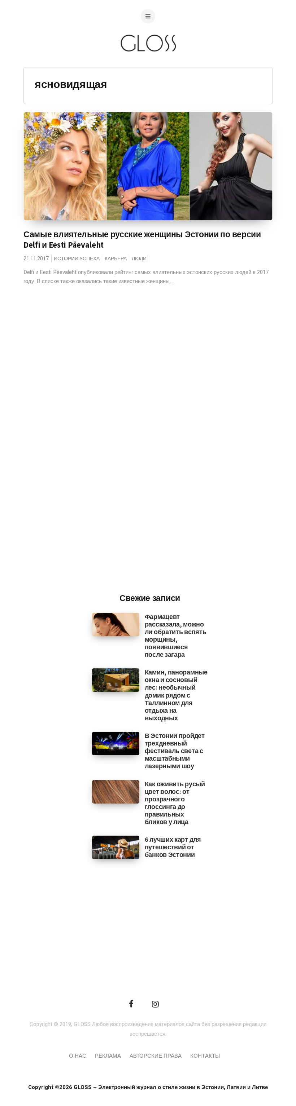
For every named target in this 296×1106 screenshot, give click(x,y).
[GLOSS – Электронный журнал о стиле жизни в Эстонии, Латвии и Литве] (148, 66)
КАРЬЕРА (116, 258)
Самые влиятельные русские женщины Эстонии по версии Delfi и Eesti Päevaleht (142, 239)
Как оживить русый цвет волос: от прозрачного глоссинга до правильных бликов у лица (175, 803)
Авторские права (156, 1056)
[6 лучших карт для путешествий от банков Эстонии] (115, 847)
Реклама (108, 1056)
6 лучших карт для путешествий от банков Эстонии (173, 847)
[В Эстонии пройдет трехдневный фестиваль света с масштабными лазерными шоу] (115, 743)
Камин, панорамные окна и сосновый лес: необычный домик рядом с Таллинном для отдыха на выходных (176, 695)
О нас (77, 1056)
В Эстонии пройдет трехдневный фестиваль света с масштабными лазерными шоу (175, 750)
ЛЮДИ (139, 258)
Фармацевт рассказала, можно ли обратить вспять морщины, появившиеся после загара (175, 635)
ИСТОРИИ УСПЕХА (77, 258)
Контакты (205, 1056)
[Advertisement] (150, 468)
